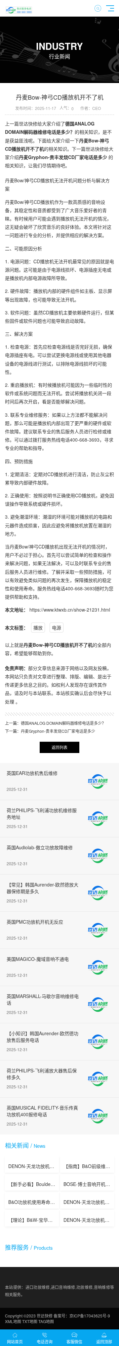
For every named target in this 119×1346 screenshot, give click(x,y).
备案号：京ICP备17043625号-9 (82, 1315)
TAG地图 (46, 1321)
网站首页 (15, 1341)
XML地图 (13, 1321)
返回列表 (59, 747)
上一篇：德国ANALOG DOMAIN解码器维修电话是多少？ (55, 723)
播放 (38, 627)
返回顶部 (104, 1341)
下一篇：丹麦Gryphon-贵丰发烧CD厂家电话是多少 (50, 731)
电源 (56, 627)
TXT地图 (29, 1321)
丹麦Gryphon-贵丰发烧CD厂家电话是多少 (63, 157)
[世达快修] (18, 8)
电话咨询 (45, 1341)
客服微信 (74, 1341)
